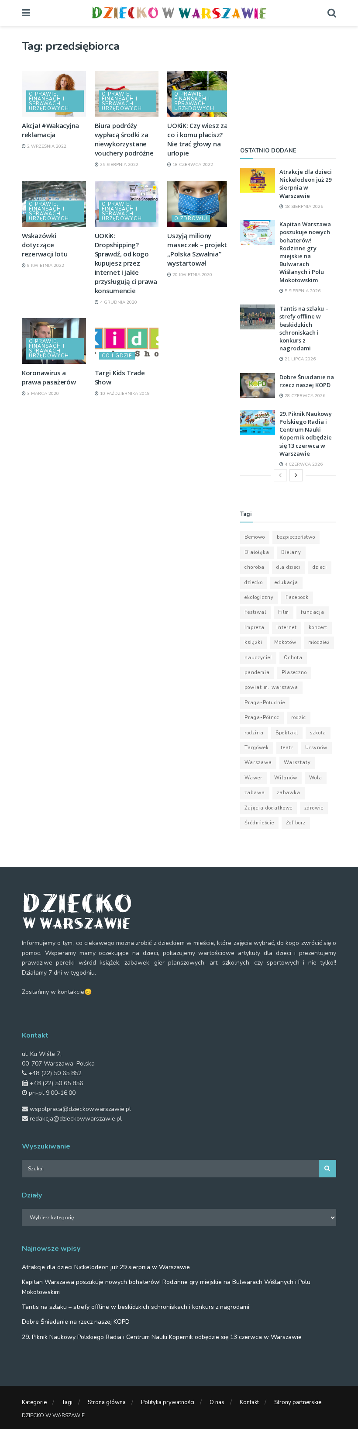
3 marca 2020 (42, 394)
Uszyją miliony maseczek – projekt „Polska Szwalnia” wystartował (197, 249)
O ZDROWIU (190, 218)
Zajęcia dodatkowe (268, 808)
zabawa (254, 792)
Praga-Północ (261, 717)
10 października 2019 (124, 394)
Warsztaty (297, 762)
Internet (286, 627)
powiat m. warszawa (271, 687)
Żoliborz (296, 823)
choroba (254, 567)
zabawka (288, 792)
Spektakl (286, 733)
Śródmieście (259, 823)
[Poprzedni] (280, 475)
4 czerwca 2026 (303, 464)
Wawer (253, 778)
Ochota (293, 657)
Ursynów (316, 747)
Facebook (297, 597)
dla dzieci (288, 567)
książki (253, 642)
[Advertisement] (288, 83)
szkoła (318, 733)
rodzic (298, 717)
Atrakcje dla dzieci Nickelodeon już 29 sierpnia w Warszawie (305, 184)
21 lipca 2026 (299, 359)
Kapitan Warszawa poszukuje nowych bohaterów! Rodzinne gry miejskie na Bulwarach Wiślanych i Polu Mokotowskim (305, 252)
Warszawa (258, 762)
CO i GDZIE (117, 356)
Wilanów (285, 778)
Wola (315, 778)
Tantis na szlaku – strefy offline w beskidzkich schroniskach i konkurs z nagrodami (303, 328)
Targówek (256, 747)
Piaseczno (294, 672)
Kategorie (34, 1402)
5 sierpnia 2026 (301, 291)
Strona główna (107, 1402)
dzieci (320, 567)
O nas (217, 1402)
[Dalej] (296, 475)
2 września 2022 (46, 146)
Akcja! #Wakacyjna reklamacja (50, 130)
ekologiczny (259, 597)
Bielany (291, 552)
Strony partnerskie (297, 1402)
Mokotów (285, 642)
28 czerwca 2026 (304, 396)
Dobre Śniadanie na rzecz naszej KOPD (306, 381)
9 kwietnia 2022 (45, 266)
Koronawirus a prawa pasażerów (49, 377)
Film (283, 612)
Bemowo (254, 537)
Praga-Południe (264, 702)
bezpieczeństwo (296, 537)
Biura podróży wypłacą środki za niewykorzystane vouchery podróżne (124, 139)
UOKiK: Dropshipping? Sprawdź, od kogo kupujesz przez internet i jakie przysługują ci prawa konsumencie (126, 263)
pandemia (257, 672)
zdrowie (314, 808)
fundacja (312, 612)
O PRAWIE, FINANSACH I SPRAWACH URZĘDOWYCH (49, 101)
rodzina (254, 733)
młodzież (319, 642)
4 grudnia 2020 (118, 302)
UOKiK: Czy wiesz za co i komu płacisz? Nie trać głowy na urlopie (197, 139)
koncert (318, 627)
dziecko (253, 582)
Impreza (254, 627)
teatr (287, 747)
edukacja (286, 582)
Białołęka (256, 552)
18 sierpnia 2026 (303, 207)
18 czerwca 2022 (192, 165)
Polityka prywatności (167, 1402)
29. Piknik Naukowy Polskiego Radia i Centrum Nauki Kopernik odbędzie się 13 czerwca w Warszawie (305, 433)
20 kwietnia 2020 (191, 275)
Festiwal (255, 612)
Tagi (67, 1402)
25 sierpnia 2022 (118, 165)
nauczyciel (258, 657)
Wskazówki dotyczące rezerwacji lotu (45, 244)
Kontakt (249, 1402)
